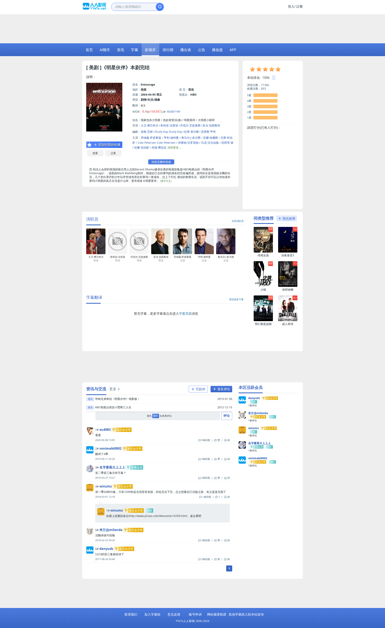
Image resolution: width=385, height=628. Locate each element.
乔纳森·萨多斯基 (151, 138)
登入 (291, 6)
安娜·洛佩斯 (210, 138)
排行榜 (168, 49)
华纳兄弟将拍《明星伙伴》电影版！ (117, 399)
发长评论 (223, 389)
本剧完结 (140, 67)
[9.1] (287, 320)
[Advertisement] (192, 28)
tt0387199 (173, 111)
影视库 (150, 49)
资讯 (120, 49)
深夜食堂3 (287, 255)
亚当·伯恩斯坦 (211, 125)
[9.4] (287, 251)
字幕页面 (185, 313)
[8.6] (263, 286)
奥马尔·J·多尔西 (191, 138)
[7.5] (287, 286)
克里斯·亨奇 (208, 131)
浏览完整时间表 (161, 162)
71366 (265, 85)
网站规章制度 (216, 614)
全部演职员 (238, 221)
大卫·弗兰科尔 (149, 125)
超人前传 (287, 324)
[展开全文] (165, 181)
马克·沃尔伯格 (210, 143)
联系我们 (131, 614)
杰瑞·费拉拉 (159, 147)
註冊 (299, 6)
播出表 (185, 49)
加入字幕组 (152, 614)
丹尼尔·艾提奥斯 (190, 125)
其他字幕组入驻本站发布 (246, 614)
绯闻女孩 (263, 255)
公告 (201, 49)
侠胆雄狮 (287, 289)
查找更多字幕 (236, 299)
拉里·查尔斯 (191, 131)
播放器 (217, 49)
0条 (206, 440)
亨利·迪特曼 (171, 138)
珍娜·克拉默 (141, 147)
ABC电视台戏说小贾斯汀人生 (113, 407)
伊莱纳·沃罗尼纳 (188, 143)
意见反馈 (173, 614)
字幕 (134, 49)
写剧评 (200, 389)
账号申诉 (195, 614)
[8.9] (263, 251)
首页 (89, 49)
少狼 (263, 289)
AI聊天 (105, 49)
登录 (155, 416)
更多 (113, 388)
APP (233, 49)
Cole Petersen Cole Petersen (156, 143)
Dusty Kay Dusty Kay (168, 131)
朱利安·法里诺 (169, 125)
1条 (207, 497)
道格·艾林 (147, 131)
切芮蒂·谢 (227, 143)
